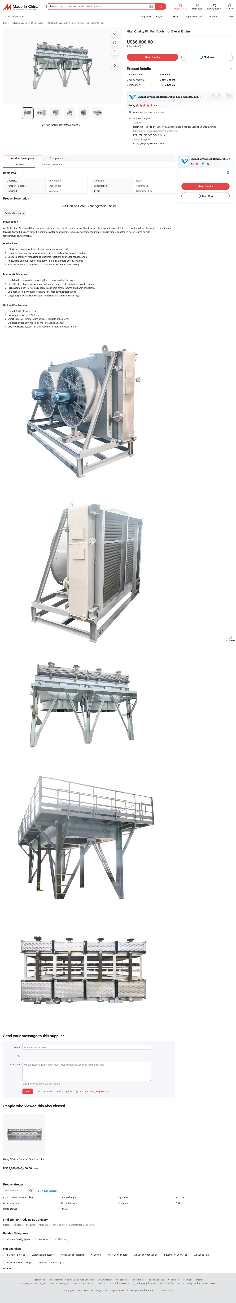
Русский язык (89, 1283)
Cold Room (60, 1239)
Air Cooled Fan (201, 1254)
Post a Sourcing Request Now (92, 1091)
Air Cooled (96, 1254)
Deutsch (112, 1283)
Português (64, 1283)
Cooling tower (10, 1208)
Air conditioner (68, 1203)
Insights (199, 1279)
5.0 (193, 163)
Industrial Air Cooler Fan (176, 1254)
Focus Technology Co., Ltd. (97, 1290)
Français (76, 1283)
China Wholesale (105, 1279)
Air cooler (180, 1197)
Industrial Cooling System (18, 1239)
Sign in (229, 8)
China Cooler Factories (72, 1254)
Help (175, 16)
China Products (55, 1279)
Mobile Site (187, 1279)
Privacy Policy (166, 1290)
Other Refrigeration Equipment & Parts (88, 23)
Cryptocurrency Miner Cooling (18, 1197)
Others (64, 1208)
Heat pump (123, 1203)
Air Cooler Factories (15, 1254)
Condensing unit (11, 1203)
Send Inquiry (152, 57)
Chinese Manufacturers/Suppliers (79, 1279)
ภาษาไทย (170, 1283)
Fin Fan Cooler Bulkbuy (50, 1262)
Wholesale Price (122, 1279)
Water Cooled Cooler (117, 1254)
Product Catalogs (48, 1190)
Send (27, 1091)
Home (6, 23)
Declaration (151, 1290)
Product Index (173, 1279)
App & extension (194, 16)
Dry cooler (123, 1197)
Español (53, 1283)
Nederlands (124, 1283)
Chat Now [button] (209, 57)
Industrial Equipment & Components (28, 23)
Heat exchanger (68, 1197)
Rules (230, 16)
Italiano (102, 1283)
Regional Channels (156, 1279)
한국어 (144, 1283)
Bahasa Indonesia (207, 1283)
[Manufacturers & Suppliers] (20, 6)
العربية (135, 1283)
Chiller (178, 1203)
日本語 (153, 1283)
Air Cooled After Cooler (145, 1254)
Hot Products (39, 1279)
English (43, 1283)
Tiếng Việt (191, 1283)
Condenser (43, 1239)
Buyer (159, 16)
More (6, 1268)
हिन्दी (161, 1283)
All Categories (14, 16)
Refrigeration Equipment (57, 23)
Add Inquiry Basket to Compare (63, 125)
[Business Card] (228, 172)
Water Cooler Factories (43, 1254)
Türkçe (181, 1283)
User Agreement (136, 1290)
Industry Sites (138, 1279)
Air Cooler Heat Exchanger (19, 1262)
